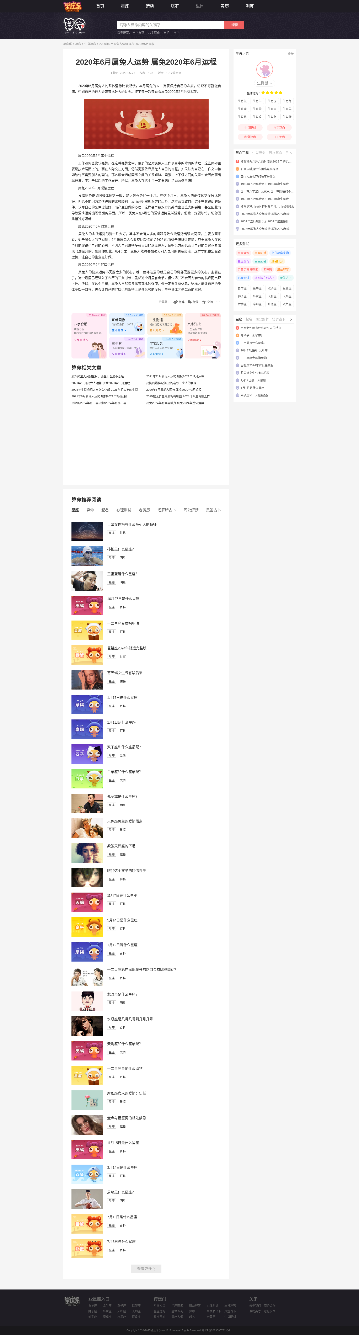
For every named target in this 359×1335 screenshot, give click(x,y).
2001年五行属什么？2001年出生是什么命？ (269, 221)
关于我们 (255, 1305)
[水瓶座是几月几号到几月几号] (87, 1034)
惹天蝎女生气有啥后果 (125, 673)
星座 (125, 6)
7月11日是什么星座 (122, 1217)
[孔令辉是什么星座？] (87, 812)
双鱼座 (287, 304)
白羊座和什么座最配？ (125, 772)
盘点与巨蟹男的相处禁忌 (126, 1118)
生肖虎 (272, 101)
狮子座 (242, 296)
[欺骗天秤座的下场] (87, 861)
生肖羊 (287, 109)
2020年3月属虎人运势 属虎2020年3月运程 (174, 389)
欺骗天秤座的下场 (121, 846)
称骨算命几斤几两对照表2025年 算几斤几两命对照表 (275, 161)
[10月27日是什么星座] (87, 614)
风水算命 (275, 153)
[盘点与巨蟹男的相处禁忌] (87, 1133)
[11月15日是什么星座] (87, 1158)
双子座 (272, 288)
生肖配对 (250, 127)
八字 (176, 32)
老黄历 (144, 510)
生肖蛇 (257, 109)
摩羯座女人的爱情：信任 (126, 1093)
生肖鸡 (257, 116)
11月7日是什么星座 (122, 896)
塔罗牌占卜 (166, 510)
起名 (105, 510)
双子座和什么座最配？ (125, 747)
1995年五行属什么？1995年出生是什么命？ (269, 199)
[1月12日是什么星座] (87, 960)
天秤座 (272, 296)
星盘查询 (243, 253)
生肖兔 (287, 101)
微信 (196, 302)
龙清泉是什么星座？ (123, 994)
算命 (78, 44)
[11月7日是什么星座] (87, 911)
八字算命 (154, 32)
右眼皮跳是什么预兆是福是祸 (259, 169)
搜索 (234, 25)
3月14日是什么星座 (122, 1168)
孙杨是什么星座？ (121, 549)
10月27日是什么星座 (123, 599)
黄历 (225, 6)
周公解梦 (191, 510)
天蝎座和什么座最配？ (125, 1044)
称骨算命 (250, 137)
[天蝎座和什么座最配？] (87, 1059)
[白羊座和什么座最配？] (87, 787)
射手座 (242, 304)
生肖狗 (272, 116)
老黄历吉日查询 (248, 269)
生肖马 (272, 109)
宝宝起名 (260, 261)
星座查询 (243, 261)
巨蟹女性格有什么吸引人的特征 (132, 525)
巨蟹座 (287, 288)
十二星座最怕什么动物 (125, 1069)
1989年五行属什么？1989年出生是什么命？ (269, 184)
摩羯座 (257, 304)
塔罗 (175, 6)
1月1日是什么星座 (121, 722)
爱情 (123, 755)
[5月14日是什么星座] (87, 935)
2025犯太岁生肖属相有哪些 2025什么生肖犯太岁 (178, 396)
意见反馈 (269, 1311)
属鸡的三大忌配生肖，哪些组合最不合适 (97, 376)
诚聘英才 (255, 1311)
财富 (123, 656)
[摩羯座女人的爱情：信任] (87, 1109)
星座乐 (67, 44)
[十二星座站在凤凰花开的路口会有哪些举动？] (87, 985)
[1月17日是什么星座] (87, 713)
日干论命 (279, 137)
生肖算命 (90, 44)
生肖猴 (242, 116)
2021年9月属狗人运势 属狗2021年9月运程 (99, 396)
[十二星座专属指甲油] (87, 639)
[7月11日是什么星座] (87, 1232)
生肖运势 (230, 1305)
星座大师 (177, 1316)
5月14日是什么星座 (122, 920)
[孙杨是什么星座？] (87, 565)
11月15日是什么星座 (123, 1143)
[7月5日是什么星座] (87, 1257)
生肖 (200, 6)
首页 (100, 6)
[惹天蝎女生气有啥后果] (87, 688)
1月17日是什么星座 (122, 698)
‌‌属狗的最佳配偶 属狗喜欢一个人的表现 (171, 383)
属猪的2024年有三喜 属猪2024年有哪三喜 (98, 403)
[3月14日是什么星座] (87, 1183)
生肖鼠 (262, 83)
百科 (123, 607)
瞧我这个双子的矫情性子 (126, 871)
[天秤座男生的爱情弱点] (87, 837)
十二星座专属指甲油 (123, 624)
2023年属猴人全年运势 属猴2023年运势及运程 (271, 214)
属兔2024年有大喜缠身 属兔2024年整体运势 (175, 403)
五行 (167, 32)
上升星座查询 (280, 253)
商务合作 (269, 1305)
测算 (250, 6)
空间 (210, 302)
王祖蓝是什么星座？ (123, 574)
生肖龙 (242, 109)
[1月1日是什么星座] (87, 738)
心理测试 (123, 510)
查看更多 (144, 1269)
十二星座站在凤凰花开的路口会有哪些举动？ (142, 970)
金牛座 (257, 288)
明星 (123, 557)
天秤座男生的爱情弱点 (125, 821)
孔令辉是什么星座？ (123, 797)
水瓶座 (272, 304)
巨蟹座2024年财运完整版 (126, 648)
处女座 (257, 296)
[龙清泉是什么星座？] (87, 1010)
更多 (291, 53)
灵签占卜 (213, 510)
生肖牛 (257, 101)
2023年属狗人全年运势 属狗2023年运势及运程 (271, 228)
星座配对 (260, 253)
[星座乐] (72, 6)
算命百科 (242, 153)
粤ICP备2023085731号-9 (216, 1330)
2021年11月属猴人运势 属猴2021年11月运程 (175, 376)
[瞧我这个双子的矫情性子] (87, 886)
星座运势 (159, 1311)
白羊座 (242, 288)
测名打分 (277, 261)
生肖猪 (287, 116)
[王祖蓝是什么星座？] (87, 589)
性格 (123, 532)
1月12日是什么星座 (122, 945)
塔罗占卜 (278, 319)
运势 (150, 6)
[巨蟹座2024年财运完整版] (87, 663)
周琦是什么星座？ (121, 1192)
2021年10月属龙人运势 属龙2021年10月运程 (100, 383)
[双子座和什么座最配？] (87, 762)
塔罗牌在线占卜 (264, 278)
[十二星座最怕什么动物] (87, 1084)
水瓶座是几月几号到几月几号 (130, 1019)
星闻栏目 (159, 1305)
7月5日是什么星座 (121, 1242)
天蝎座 (287, 296)
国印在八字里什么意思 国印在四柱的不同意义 (270, 191)
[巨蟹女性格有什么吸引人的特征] (87, 540)
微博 (181, 302)
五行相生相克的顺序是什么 (258, 176)
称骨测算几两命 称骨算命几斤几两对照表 (267, 206)
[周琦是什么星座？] (87, 1207)
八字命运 (138, 32)
